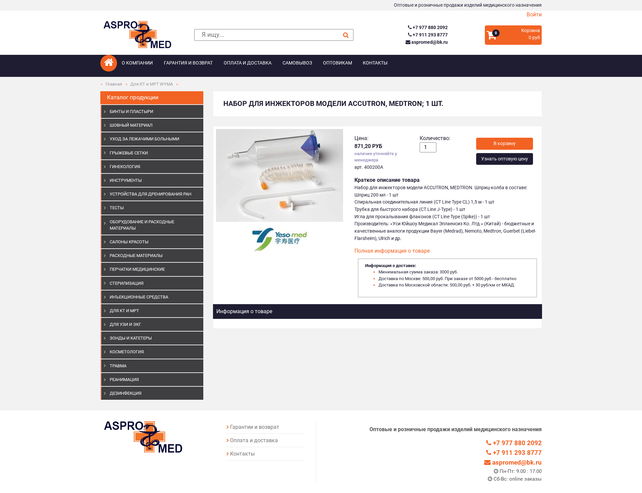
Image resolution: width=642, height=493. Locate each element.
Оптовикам (337, 63)
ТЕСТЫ (117, 207)
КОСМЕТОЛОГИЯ (127, 351)
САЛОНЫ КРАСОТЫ (129, 241)
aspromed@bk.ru (428, 42)
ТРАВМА (118, 365)
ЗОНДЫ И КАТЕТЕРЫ (131, 338)
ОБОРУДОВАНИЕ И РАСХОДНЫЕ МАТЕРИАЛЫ (142, 225)
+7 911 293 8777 (429, 35)
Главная (114, 84)
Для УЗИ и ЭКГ (125, 324)
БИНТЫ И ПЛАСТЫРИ (131, 111)
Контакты (375, 63)
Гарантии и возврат (254, 427)
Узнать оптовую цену (504, 159)
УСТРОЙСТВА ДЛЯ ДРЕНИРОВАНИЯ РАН (150, 194)
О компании (137, 63)
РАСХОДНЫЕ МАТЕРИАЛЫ (136, 255)
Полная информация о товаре (392, 251)
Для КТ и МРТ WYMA (151, 84)
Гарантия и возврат (188, 63)
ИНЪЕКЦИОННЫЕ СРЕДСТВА (139, 296)
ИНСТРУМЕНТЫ (126, 180)
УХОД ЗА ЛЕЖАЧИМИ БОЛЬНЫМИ (144, 138)
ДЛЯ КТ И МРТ (124, 310)
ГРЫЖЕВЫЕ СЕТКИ (129, 152)
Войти (534, 14)
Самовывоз (297, 63)
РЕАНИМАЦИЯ (124, 379)
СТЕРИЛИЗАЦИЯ (126, 283)
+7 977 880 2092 (429, 27)
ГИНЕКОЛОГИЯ (125, 166)
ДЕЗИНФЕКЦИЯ (125, 393)
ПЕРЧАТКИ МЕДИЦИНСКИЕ (137, 269)
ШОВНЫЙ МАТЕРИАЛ (131, 125)
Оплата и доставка (248, 63)
